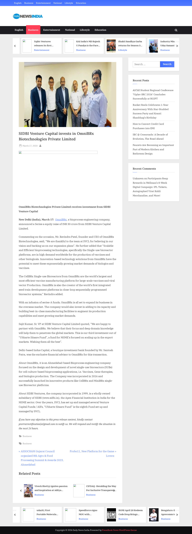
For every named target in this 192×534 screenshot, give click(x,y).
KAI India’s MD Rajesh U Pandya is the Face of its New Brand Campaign (83, 43)
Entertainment (43, 2)
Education (81, 2)
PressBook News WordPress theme (119, 530)
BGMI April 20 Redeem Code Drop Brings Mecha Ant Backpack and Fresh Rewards (126, 512)
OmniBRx (61, 219)
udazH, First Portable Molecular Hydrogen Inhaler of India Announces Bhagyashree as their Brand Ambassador (42, 512)
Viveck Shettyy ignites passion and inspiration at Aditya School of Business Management (51, 488)
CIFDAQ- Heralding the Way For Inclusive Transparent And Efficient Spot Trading (101, 488)
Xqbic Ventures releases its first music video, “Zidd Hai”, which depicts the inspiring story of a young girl (40, 43)
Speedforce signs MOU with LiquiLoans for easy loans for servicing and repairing (84, 512)
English (18, 2)
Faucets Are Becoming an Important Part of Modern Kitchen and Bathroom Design (153, 149)
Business (28, 2)
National (57, 2)
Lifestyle (69, 2)
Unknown (138, 178)
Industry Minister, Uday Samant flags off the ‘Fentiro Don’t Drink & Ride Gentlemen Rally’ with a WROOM (167, 43)
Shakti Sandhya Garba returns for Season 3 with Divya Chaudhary (126, 43)
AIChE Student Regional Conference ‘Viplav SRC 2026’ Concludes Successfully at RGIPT (153, 94)
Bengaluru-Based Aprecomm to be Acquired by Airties (166, 512)
